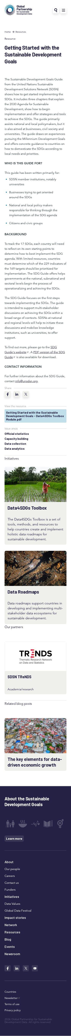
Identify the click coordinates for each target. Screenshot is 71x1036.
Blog (8, 939)
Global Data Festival (18, 911)
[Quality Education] (48, 823)
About (9, 862)
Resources (21, 31)
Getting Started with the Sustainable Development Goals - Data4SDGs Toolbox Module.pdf (35, 416)
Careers (10, 876)
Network (11, 925)
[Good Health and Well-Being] (35, 823)
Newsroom (12, 954)
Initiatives (12, 896)
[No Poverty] (10, 823)
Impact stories (15, 917)
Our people (12, 869)
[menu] (63, 10)
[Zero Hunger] (22, 823)
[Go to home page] (18, 10)
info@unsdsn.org (26, 381)
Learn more (14, 838)
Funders (10, 890)
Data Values (12, 904)
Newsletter (11, 998)
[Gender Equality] (60, 823)
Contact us (12, 883)
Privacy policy (13, 1010)
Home (8, 31)
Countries (10, 991)
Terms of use (12, 1004)
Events (10, 946)
